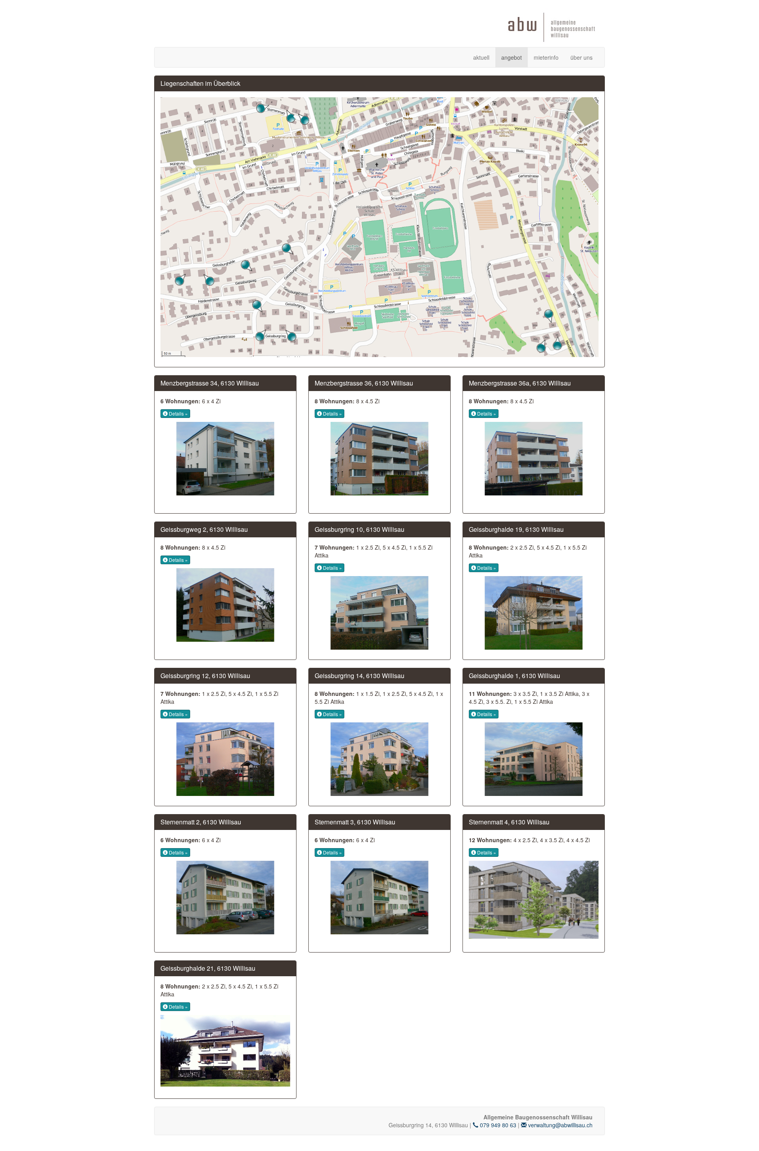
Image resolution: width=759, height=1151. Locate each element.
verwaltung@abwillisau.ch (560, 1125)
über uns (581, 57)
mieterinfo (546, 57)
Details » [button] (178, 413)
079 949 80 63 (497, 1125)
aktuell (481, 57)
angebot (511, 57)
